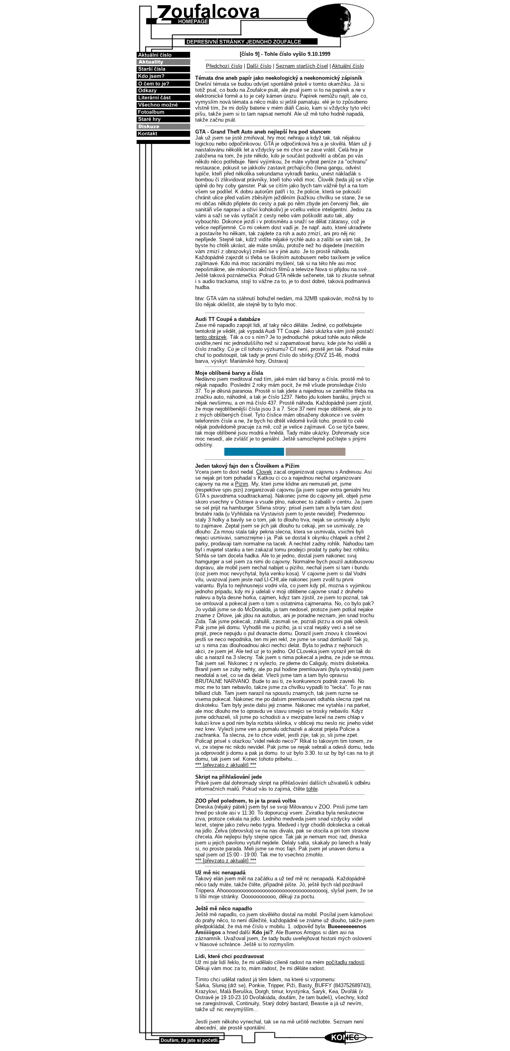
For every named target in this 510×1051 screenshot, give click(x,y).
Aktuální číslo (348, 66)
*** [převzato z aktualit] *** (225, 765)
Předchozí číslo (224, 66)
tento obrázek (211, 337)
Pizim (241, 484)
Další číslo (259, 66)
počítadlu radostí (345, 962)
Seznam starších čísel (302, 66)
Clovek (264, 472)
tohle (312, 789)
